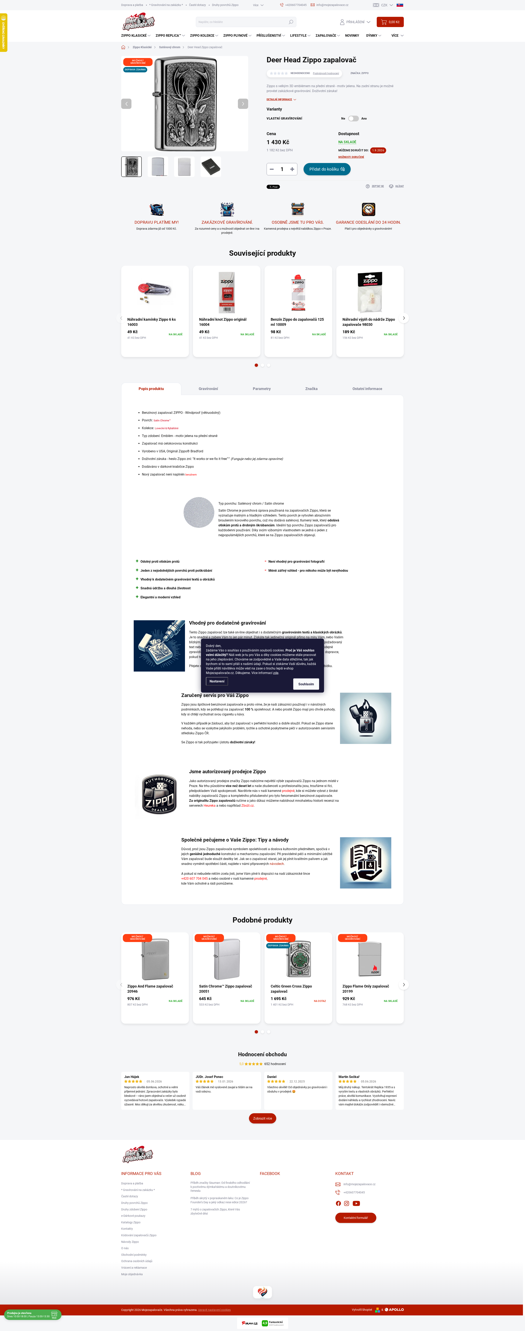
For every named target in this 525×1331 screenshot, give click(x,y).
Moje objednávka (132, 1274)
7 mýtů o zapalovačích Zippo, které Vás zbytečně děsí (215, 1211)
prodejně (288, 791)
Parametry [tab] (262, 389)
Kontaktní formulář (356, 1217)
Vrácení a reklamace (134, 1267)
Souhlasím (306, 684)
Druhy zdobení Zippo (134, 1209)
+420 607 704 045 (194, 878)
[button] (256, 365)
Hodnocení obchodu (262, 1054)
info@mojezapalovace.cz (359, 1184)
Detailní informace (279, 99)
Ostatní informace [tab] (367, 389)
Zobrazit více (262, 1118)
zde (275, 673)
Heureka (210, 805)
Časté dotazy (197, 5)
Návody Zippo (130, 1241)
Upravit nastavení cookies (214, 1310)
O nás (125, 1248)
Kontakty (127, 1228)
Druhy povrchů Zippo (225, 5)
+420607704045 (354, 1192)
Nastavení (217, 681)
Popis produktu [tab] (151, 389)
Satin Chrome (161, 420)
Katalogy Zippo (130, 1222)
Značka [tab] (311, 389)
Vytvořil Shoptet (362, 1309)
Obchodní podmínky (134, 1254)
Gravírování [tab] (208, 389)
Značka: (359, 73)
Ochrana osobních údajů (136, 1261)
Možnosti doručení (351, 157)
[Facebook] (338, 1203)
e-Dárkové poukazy (133, 1215)
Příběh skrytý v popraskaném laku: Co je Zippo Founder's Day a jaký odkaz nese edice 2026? (220, 1200)
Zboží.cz (247, 805)
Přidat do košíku (324, 169)
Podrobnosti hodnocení (326, 73)
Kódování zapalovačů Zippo (138, 1235)
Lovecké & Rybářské (166, 428)
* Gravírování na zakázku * (166, 5)
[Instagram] (347, 1203)
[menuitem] (136, 36)
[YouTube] (356, 1203)
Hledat (291, 22)
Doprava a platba (132, 5)
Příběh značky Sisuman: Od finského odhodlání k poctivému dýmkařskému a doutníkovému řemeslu (220, 1186)
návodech (277, 864)
